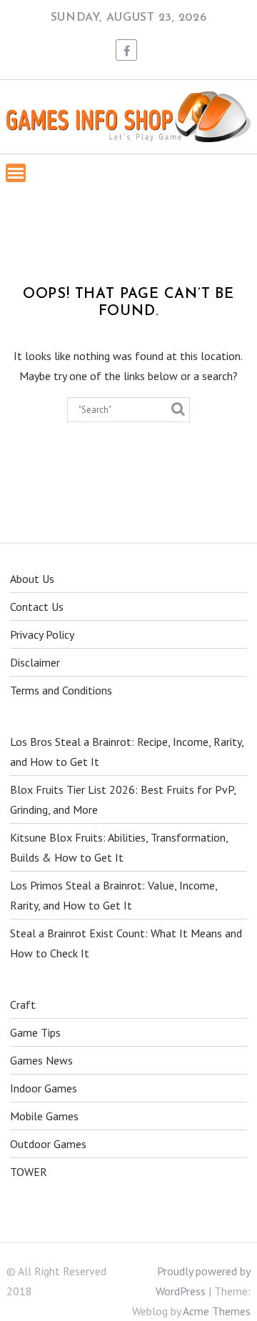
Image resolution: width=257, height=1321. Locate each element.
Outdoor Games (48, 1144)
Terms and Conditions (61, 690)
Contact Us (37, 606)
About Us (32, 579)
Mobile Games (44, 1116)
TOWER (28, 1172)
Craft (23, 1004)
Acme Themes (217, 1311)
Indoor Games (43, 1088)
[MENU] (15, 173)
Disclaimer (35, 662)
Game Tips (35, 1032)
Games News (41, 1060)
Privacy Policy (42, 634)
